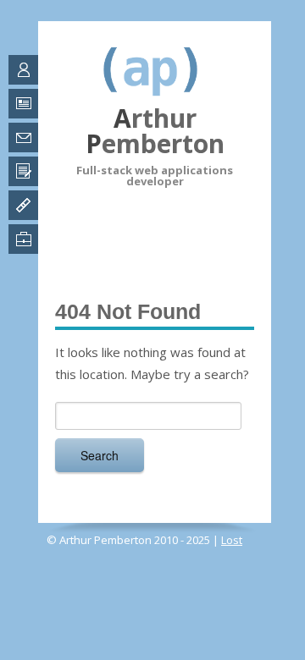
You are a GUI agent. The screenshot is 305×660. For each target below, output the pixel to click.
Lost (231, 539)
